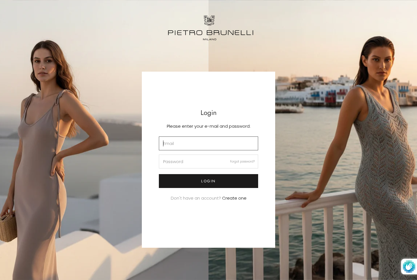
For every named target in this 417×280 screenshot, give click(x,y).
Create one (234, 198)
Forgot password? (242, 161)
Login (208, 181)
